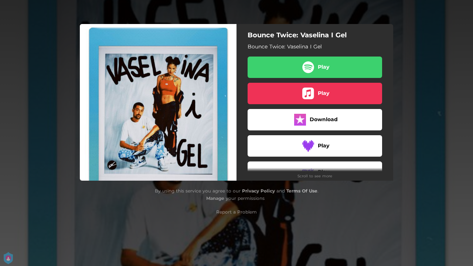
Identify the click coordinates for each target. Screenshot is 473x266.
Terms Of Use (301, 191)
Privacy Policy (258, 191)
